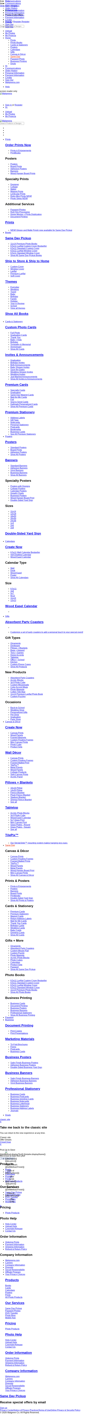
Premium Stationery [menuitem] (19, 914)
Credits (8, 78)
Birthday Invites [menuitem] (17, 363)
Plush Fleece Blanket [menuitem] (20, 795)
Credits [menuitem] (8, 20)
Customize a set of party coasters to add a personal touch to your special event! (46, 632)
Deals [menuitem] (8, 1115)
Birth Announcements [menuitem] (20, 365)
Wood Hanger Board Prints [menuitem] (22, 173)
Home (8, 38)
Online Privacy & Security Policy (65, 1410)
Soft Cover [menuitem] (15, 276)
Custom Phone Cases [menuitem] (20, 664)
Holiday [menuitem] (14, 301)
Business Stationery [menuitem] (19, 1106)
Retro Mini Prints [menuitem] (21, 196)
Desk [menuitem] (12, 570)
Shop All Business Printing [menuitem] (22, 1015)
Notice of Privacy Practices (26, 1410)
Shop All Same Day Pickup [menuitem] (22, 969)
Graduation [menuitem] (15, 360)
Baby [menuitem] (12, 294)
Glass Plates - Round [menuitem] (20, 825)
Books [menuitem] (8, 232)
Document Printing (19, 1025)
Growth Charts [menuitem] (17, 493)
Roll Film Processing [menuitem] (20, 212)
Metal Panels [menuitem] (16, 767)
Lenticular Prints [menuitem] (17, 194)
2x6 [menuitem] (12, 525)
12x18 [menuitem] (13, 514)
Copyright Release (14, 1229)
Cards (8, 1288)
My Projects (10, 35)
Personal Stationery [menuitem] (19, 425)
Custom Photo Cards (20, 327)
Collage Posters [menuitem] (17, 488)
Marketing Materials (19, 1039)
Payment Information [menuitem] (14, 15)
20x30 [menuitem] (13, 518)
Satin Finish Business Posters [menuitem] (24, 1063)
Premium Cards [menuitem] (17, 911)
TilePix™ (11, 835)
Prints (13, 40)
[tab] (25, 1152)
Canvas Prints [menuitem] (16, 733)
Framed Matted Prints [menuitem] (20, 861)
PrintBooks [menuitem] (15, 153)
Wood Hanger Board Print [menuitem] (22, 498)
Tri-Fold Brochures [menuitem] (19, 1044)
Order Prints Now (18, 145)
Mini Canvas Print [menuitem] (18, 822)
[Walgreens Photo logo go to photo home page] (6, 121)
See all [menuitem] (13, 802)
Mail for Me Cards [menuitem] (18, 921)
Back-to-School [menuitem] (17, 708)
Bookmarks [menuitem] (15, 429)
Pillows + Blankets (19, 782)
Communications (13, 68)
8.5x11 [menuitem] (13, 589)
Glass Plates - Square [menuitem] (20, 827)
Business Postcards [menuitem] (19, 1096)
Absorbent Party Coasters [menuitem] (22, 678)
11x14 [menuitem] (13, 511)
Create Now (13, 547)
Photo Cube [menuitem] (15, 744)
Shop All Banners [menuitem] (18, 475)
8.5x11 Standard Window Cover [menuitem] (25, 253)
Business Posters (18, 1057)
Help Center (10, 1224)
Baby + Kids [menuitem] (16, 340)
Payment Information (14, 75)
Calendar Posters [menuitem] (18, 491)
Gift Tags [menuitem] (14, 420)
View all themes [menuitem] (17, 308)
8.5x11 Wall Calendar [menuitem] (25, 552)
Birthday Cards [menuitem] (17, 925)
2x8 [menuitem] (12, 528)
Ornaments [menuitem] (15, 643)
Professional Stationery (22, 1088)
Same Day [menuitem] (10, 845)
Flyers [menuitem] (13, 1047)
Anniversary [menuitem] (15, 347)
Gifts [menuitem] (7, 616)
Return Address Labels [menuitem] (21, 918)
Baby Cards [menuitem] (15, 930)
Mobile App (10, 1318)
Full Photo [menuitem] (15, 333)
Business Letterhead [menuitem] (19, 1104)
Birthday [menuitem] (14, 296)
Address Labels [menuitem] (17, 418)
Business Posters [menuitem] (18, 495)
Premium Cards (16, 384)
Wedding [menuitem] (14, 289)
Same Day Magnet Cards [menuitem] (22, 395)
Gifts (12, 52)
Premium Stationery (20, 412)
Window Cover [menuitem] (17, 269)
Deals (13, 64)
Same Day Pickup (18, 238)
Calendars (15, 49)
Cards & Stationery (19, 45)
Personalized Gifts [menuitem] (18, 712)
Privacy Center (7, 1410)
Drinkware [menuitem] (15, 646)
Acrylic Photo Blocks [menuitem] (19, 813)
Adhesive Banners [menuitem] (18, 468)
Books (8, 1285)
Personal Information (14, 73)
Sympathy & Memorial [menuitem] (20, 344)
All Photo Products (13, 1297)
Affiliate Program (13, 1272)
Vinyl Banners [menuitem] (16, 470)
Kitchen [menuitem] (13, 662)
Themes (11, 281)
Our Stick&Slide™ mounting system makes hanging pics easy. (39, 843)
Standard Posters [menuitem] (18, 447)
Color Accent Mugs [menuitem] (19, 687)
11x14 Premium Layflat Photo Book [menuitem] (26, 694)
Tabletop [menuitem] (14, 657)
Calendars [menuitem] (10, 541)
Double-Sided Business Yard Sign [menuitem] (26, 1067)
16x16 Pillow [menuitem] (16, 788)
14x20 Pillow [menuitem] (16, 790)
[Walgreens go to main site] (6, 93)
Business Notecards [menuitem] (19, 1101)
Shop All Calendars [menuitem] (19, 577)
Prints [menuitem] (8, 139)
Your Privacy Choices (15, 1274)
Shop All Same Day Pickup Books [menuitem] (26, 255)
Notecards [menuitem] (15, 422)
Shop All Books (16, 313)
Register (18, 105)
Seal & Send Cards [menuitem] (19, 402)
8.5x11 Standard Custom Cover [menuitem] (24, 248)
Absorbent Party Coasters (24, 622)
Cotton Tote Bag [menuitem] (17, 692)
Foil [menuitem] (12, 399)
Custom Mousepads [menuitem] (19, 685)
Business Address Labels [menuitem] (22, 1108)
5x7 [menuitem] (12, 593)
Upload (8, 31)
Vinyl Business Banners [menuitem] (21, 1083)
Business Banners (18, 1073)
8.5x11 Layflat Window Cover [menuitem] (23, 251)
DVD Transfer (11, 1313)
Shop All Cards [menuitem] (17, 349)
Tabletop (11, 807)
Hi (6, 66)
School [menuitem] (13, 306)
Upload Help (11, 1226)
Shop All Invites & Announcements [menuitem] (26, 379)
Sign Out (9, 80)
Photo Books (16, 42)
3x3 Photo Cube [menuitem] (17, 682)
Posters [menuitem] (13, 164)
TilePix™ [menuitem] (14, 765)
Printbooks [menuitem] (15, 896)
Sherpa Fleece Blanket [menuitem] (21, 800)
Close (2, 1142)
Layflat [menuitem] (13, 271)
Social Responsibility (15, 1270)
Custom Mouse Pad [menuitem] (19, 951)
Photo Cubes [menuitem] (16, 960)
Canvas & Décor (18, 54)
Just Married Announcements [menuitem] (23, 377)
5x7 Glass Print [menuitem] (17, 820)
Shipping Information (14, 1247)
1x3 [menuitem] (12, 523)
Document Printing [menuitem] (19, 217)
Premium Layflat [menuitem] (17, 274)
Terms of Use (44, 1410)
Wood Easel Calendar (21, 606)
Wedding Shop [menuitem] (17, 710)
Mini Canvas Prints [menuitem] (19, 742)
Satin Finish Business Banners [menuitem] (24, 1078)
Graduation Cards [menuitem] (18, 335)
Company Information (15, 1265)
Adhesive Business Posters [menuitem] (23, 1065)
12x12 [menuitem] (13, 600)
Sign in (8, 105)
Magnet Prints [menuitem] (16, 191)
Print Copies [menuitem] (16, 1031)
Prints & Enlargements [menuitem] (20, 150)
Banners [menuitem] (14, 171)
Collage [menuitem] (14, 187)
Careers (9, 1263)
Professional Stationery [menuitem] (21, 1013)
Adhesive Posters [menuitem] (18, 169)
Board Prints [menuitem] (16, 166)
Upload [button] (8, 112)
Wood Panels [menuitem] (16, 735)
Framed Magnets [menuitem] (18, 737)
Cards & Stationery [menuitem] (14, 321)
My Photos (10, 33)
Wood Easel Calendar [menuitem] (20, 557)
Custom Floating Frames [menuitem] (21, 740)
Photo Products (12, 1213)
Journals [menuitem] (14, 1111)
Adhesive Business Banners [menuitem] (23, 1081)
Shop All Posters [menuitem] (18, 454)
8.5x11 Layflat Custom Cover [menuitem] (28, 246)
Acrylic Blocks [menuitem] (16, 680)
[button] (6, 107)
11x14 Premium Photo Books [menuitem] (23, 244)
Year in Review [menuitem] (17, 303)
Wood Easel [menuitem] (16, 573)
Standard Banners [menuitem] (18, 466)
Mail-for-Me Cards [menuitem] (18, 397)
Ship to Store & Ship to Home (27, 261)
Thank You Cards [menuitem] (18, 923)
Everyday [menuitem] (14, 287)
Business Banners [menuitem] (18, 473)
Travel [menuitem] (13, 292)
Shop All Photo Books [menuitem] (20, 992)
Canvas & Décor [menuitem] (12, 722)
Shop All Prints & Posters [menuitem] (22, 900)
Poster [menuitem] (13, 575)
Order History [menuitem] (11, 6)
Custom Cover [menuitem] (17, 266)
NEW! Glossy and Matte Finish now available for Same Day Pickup (41, 230)
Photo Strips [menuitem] (19, 198)
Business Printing (18, 61)
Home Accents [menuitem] (17, 655)
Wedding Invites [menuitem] (17, 374)
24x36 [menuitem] (13, 521)
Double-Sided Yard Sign (23, 533)
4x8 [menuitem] (12, 591)
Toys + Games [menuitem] (17, 653)
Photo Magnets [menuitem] (17, 689)
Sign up (3, 1408)
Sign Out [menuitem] (9, 24)
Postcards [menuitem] (15, 427)
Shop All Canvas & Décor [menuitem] (22, 875)
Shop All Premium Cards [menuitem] (21, 406)
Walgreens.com (12, 82)
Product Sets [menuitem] (16, 747)
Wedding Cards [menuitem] (17, 928)
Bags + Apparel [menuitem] (17, 650)
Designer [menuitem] (14, 184)
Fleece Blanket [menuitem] (17, 793)
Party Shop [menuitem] (15, 719)
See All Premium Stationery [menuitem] (23, 434)
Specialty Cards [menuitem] (17, 390)
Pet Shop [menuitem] (14, 715)
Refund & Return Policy (16, 1249)
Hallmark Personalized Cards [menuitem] (24, 404)
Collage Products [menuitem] (18, 772)
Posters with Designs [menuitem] (20, 486)
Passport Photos (12, 1311)
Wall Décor (13, 752)
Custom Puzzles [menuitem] (18, 696)
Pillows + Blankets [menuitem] (18, 648)
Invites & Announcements (24, 354)
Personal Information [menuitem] (14, 10)
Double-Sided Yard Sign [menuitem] (21, 500)
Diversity (9, 1267)
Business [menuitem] (9, 1020)
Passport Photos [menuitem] (18, 210)
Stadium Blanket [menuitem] (18, 797)
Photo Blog (10, 1315)
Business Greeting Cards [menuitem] (22, 1099)
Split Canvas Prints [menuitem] (19, 774)
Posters (13, 47)
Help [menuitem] (7, 1)
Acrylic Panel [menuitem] (16, 777)
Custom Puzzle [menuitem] (17, 953)
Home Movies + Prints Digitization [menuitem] (26, 214)
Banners (11, 460)
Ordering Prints (12, 1242)
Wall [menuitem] (12, 568)
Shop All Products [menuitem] (18, 667)
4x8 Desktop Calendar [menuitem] (20, 555)
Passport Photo (17, 59)
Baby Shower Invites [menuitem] (19, 367)
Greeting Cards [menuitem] (17, 932)
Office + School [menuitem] (17, 660)
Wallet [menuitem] (13, 189)
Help (7, 87)
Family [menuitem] (13, 299)
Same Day (15, 56)
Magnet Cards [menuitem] (16, 916)
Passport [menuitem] (14, 967)
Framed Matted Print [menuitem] (19, 763)
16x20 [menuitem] (13, 516)
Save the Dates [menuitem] (17, 370)
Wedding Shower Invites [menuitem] (21, 372)
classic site (5, 1119)
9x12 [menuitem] (12, 596)
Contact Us (10, 1231)
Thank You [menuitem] (15, 337)
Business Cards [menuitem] (17, 432)
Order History (11, 71)
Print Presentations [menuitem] (19, 1033)
